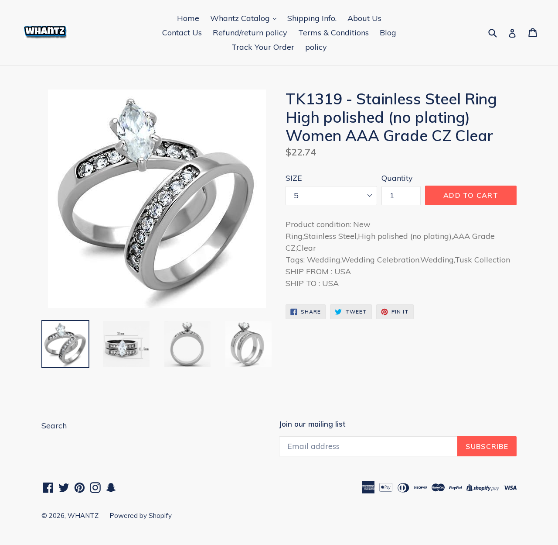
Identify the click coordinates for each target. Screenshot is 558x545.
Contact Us (182, 33)
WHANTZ (83, 515)
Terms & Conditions (333, 33)
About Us (364, 18)
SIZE (294, 178)
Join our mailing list (312, 424)
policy (316, 47)
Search (54, 426)
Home (188, 18)
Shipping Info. (312, 18)
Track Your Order (262, 47)
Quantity (397, 178)
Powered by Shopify (140, 515)
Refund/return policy (250, 33)
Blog (388, 33)
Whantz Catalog (241, 18)
